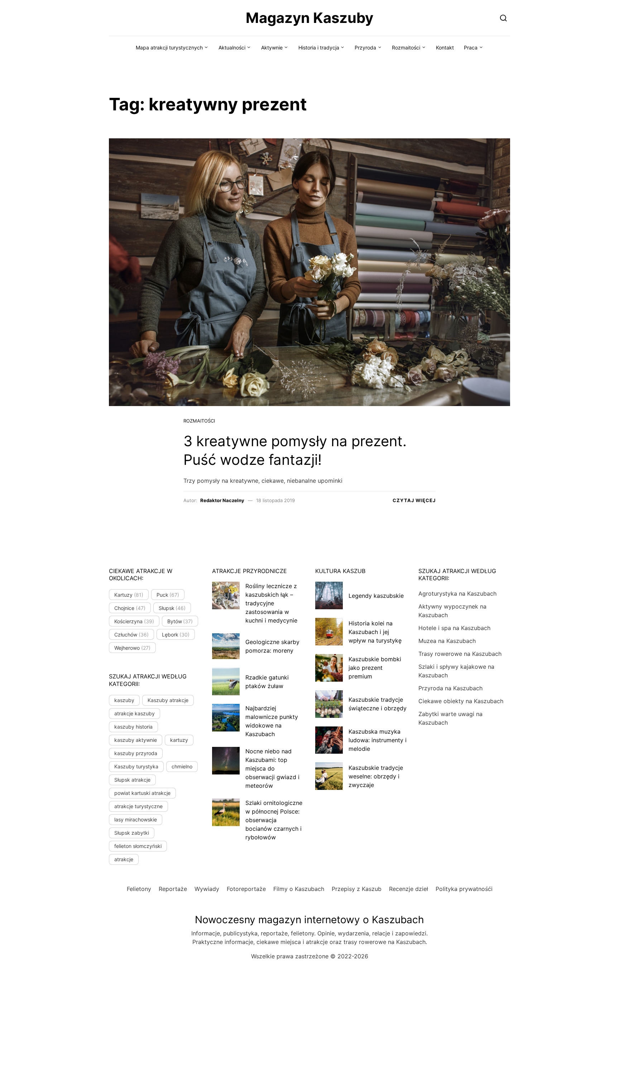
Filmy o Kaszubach (298, 888)
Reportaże (173, 888)
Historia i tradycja (318, 47)
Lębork (176, 634)
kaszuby (124, 700)
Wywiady (207, 888)
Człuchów (131, 634)
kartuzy (179, 740)
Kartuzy (128, 595)
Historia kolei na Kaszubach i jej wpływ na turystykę (375, 632)
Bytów (180, 621)
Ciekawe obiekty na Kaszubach (460, 701)
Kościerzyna (134, 621)
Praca (471, 47)
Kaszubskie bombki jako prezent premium (375, 667)
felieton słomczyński (138, 846)
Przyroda (365, 47)
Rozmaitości (406, 47)
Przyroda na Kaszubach (450, 688)
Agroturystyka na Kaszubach (457, 593)
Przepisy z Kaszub (357, 888)
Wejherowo (132, 648)
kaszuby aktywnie (135, 740)
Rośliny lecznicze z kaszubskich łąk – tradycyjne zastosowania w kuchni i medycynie (271, 603)
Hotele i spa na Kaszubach (454, 627)
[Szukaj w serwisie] (503, 18)
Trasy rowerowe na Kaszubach (460, 653)
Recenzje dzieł (408, 888)
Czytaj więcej (414, 500)
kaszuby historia (133, 727)
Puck (168, 595)
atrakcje (123, 859)
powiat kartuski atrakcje (142, 793)
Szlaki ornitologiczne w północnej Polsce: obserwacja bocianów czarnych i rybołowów (273, 820)
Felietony (139, 888)
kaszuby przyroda (135, 753)
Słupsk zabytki (131, 833)
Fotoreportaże (246, 888)
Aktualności (232, 47)
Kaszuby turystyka (136, 766)
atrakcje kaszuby (134, 713)
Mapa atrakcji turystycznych (169, 47)
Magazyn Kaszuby (309, 18)
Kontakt (445, 47)
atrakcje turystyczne (138, 806)
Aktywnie (272, 47)
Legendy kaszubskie (376, 595)
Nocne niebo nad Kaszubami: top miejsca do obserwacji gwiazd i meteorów (272, 768)
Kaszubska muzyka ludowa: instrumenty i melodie (378, 740)
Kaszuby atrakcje (168, 700)
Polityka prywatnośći (464, 888)
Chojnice (129, 608)
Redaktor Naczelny (222, 500)
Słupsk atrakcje (132, 780)
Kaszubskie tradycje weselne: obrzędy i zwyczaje (376, 776)
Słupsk (172, 608)
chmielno (182, 766)
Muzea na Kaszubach (447, 640)
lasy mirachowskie (135, 819)
